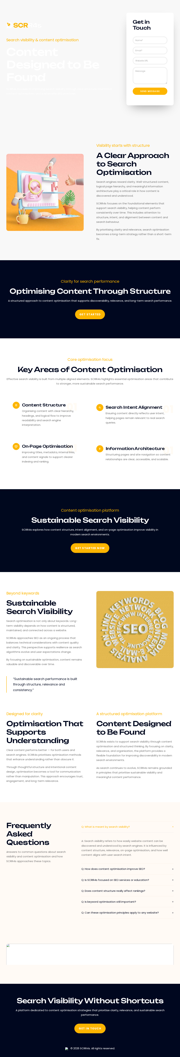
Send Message (150, 91)
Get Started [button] (90, 314)
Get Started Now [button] (90, 548)
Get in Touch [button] (90, 1028)
